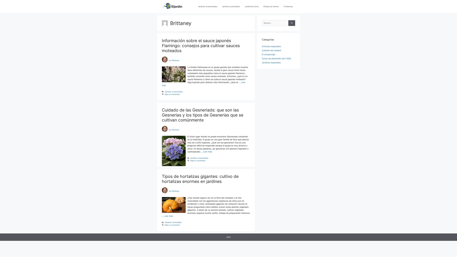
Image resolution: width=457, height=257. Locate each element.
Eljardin (176, 6)
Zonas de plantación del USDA (276, 58)
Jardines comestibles (231, 6)
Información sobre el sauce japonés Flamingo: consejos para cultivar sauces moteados (201, 45)
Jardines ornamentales (207, 6)
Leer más (207, 152)
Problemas (288, 6)
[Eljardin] (166, 6)
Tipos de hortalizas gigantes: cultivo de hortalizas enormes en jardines (200, 179)
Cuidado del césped (271, 50)
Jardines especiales (271, 62)
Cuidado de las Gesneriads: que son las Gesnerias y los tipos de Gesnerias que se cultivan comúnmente (202, 114)
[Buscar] (291, 23)
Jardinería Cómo (252, 6)
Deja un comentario (172, 94)
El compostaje (268, 54)
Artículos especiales (271, 46)
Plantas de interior (271, 6)
